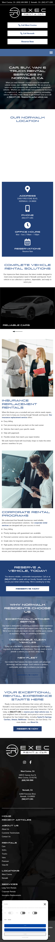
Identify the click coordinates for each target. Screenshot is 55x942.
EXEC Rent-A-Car (30, 85)
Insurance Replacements (11, 895)
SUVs (4, 850)
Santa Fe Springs (44, 717)
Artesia (14, 720)
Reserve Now (27, 251)
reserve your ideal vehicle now (36, 712)
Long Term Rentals (9, 888)
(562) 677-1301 (27, 218)
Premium (5, 861)
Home (6, 816)
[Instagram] (24, 762)
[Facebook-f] (31, 762)
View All (5, 865)
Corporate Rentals (9, 892)
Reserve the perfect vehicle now (34, 97)
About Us (34, 722)
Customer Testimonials (11, 833)
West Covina (7, 874)
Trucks (4, 854)
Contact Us (6, 837)
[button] (51, 52)
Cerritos (7, 720)
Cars (3, 846)
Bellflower (22, 720)
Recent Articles (16, 820)
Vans (4, 858)
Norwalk (5, 878)
